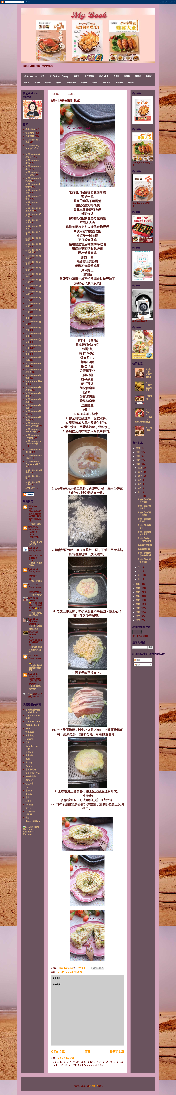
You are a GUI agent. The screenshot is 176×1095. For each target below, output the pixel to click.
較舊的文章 (117, 1051)
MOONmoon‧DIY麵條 (32, 436)
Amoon (29, 780)
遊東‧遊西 (30, 136)
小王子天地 (31, 769)
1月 (140, 579)
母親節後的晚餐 (145, 545)
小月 (28, 797)
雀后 (28, 817)
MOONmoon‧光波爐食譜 (33, 209)
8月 (140, 484)
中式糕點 (119, 82)
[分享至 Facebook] (100, 968)
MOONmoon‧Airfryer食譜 (32, 424)
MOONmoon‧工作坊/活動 (33, 173)
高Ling (29, 762)
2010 (138, 612)
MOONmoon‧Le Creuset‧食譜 (33, 442)
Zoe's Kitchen (33, 721)
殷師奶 (29, 790)
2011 (138, 608)
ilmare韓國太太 (33, 821)
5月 (140, 496)
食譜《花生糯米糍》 (35, 687)
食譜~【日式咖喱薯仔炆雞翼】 (35, 668)
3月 (140, 571)
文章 (138, 660)
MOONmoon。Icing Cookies (33, 146)
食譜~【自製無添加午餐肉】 (145, 554)
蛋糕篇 (84, 82)
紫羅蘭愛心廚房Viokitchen (33, 710)
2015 (138, 592)
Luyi (28, 787)
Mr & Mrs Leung (30, 812)
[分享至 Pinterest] (102, 968)
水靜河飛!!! (149, 397)
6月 (140, 492)
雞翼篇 (138, 76)
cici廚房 (29, 804)
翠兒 (28, 742)
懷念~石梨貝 (36, 523)
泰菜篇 (37, 82)
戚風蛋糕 (106, 82)
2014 (138, 596)
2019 (138, 460)
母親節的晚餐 (144, 549)
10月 (140, 476)
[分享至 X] (97, 968)
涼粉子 (29, 808)
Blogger (93, 1086)
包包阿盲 (30, 783)
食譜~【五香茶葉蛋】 (35, 543)
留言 (138, 664)
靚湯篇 (48, 82)
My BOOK (30, 488)
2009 (138, 616)
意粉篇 (59, 82)
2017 (138, 584)
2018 (138, 464)
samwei (29, 739)
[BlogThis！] (95, 968)
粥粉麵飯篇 (71, 82)
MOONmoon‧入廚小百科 (33, 155)
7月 (140, 488)
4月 (140, 567)
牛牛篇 (26, 82)
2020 (138, 456)
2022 (138, 448)
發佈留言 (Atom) (65, 1058)
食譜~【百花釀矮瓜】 (144, 507)
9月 (140, 480)
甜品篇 (95, 82)
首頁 (87, 1051)
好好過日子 (31, 776)
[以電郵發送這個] (92, 968)
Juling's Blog (32, 725)
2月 (140, 575)
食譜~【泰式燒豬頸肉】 (144, 513)
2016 (138, 588)
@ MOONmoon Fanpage (59, 76)
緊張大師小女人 (33, 773)
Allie (28, 728)
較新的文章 (58, 1051)
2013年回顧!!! (149, 428)
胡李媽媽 (30, 732)
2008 (138, 620)
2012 (138, 604)
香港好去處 (31, 129)
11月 (140, 472)
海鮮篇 (116, 76)
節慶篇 (76, 76)
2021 (138, 452)
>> (41, 696)
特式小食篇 (103, 76)
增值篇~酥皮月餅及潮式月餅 (35, 649)
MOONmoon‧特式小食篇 (69, 972)
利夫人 (29, 801)
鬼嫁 (28, 759)
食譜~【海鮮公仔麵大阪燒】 (145, 539)
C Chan (29, 752)
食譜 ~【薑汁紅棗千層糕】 (149, 373)
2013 (138, 600)
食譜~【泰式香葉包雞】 (144, 533)
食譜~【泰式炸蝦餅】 (144, 520)
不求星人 (30, 735)
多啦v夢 (29, 755)
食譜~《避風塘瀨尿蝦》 (35, 614)
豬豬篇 (149, 76)
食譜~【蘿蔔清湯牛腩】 (144, 560)
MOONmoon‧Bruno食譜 (32, 430)
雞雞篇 (127, 76)
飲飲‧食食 (30, 133)
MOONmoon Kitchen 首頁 (34, 76)
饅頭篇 (131, 82)
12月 (140, 468)
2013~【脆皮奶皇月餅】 (149, 386)
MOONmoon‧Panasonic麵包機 (33, 464)
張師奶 (29, 794)
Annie (29, 766)
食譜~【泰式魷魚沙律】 (144, 500)
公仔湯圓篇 (89, 76)
